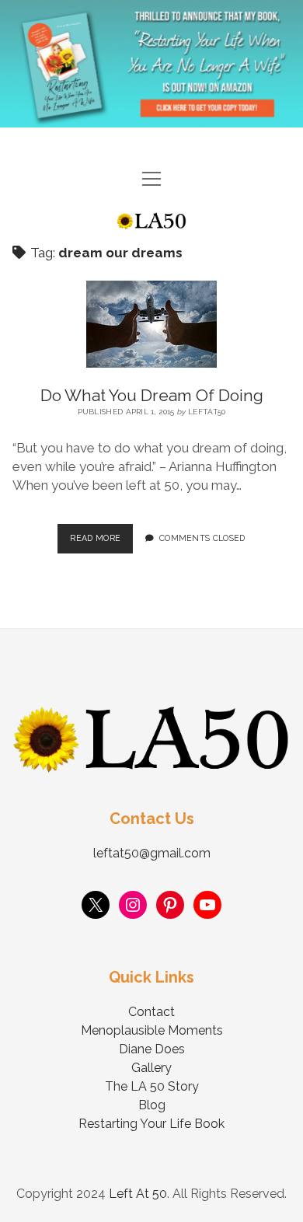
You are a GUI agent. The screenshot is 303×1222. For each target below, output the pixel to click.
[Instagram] (133, 905)
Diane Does (152, 1049)
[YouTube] (207, 905)
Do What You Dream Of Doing (151, 395)
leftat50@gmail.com (152, 853)
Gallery (151, 1067)
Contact (151, 1011)
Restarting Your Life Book (151, 1123)
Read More (101, 533)
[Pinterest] (170, 905)
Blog (151, 1105)
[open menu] (151, 180)
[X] (96, 905)
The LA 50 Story (152, 1086)
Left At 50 (138, 1193)
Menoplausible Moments (152, 1030)
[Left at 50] (151, 222)
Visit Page (151, 63)
